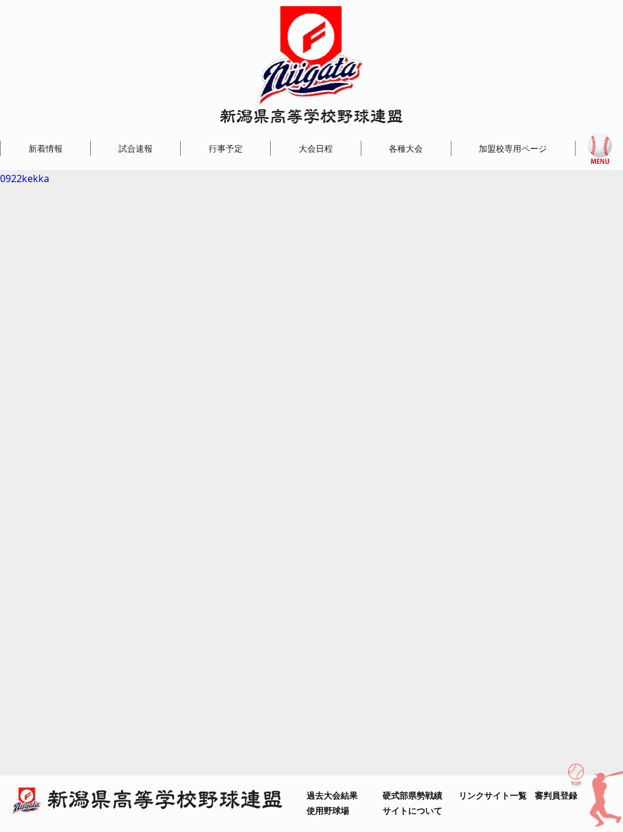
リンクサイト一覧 (493, 795)
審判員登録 (556, 795)
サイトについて (412, 810)
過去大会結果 (332, 795)
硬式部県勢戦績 (412, 795)
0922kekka (24, 178)
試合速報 (136, 148)
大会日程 (316, 148)
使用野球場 (328, 810)
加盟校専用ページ (513, 148)
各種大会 (406, 148)
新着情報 (46, 148)
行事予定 (226, 148)
